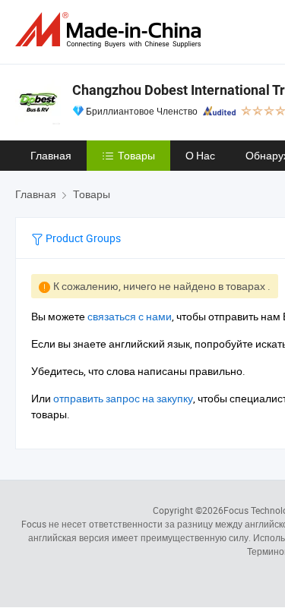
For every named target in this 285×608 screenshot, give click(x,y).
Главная (50, 155)
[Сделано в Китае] (111, 30)
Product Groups (82, 238)
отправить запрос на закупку (123, 398)
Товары (136, 155)
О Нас (200, 155)
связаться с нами (129, 316)
